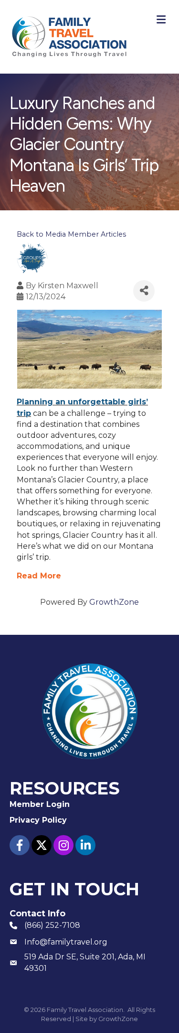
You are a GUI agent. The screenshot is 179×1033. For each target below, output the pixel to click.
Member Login (40, 804)
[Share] (144, 291)
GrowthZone (114, 602)
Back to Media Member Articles (71, 234)
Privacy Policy (38, 820)
